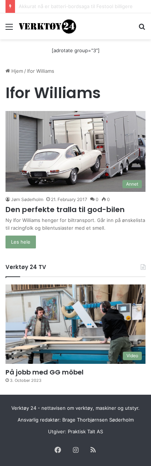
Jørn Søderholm (27, 199)
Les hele (20, 242)
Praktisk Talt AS (85, 431)
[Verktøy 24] (47, 26)
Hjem (16, 71)
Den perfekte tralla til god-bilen (65, 209)
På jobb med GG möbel (44, 372)
